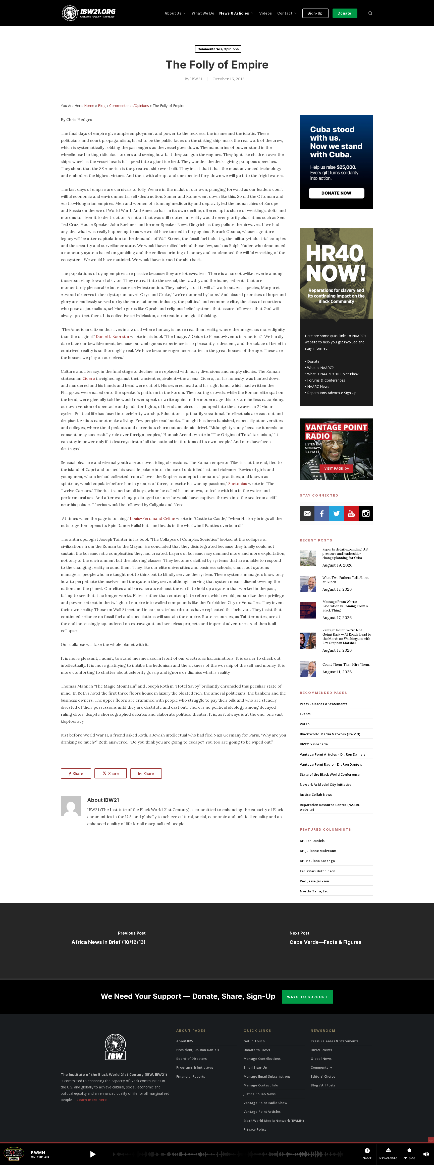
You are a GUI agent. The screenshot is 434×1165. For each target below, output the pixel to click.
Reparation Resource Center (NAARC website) (330, 807)
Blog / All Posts (323, 1085)
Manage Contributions (262, 1058)
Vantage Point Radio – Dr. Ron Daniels (331, 764)
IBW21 (196, 78)
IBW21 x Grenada (314, 744)
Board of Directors (191, 1058)
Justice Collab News (316, 794)
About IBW (184, 1041)
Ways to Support (307, 997)
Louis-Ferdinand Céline (152, 518)
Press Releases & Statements (323, 704)
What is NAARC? (320, 367)
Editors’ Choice (323, 1076)
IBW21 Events (321, 1050)
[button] (93, 1154)
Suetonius (237, 483)
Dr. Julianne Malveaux (318, 850)
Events (305, 714)
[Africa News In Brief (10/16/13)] (108, 940)
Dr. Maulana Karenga (317, 861)
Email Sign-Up (255, 1067)
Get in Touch (254, 1041)
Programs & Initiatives (194, 1067)
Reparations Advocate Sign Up (331, 392)
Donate (313, 361)
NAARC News (318, 386)
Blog (101, 105)
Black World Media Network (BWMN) (330, 734)
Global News (321, 1058)
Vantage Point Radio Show (265, 1102)
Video (304, 724)
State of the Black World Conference (330, 774)
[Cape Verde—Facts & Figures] (325, 940)
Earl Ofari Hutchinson (317, 871)
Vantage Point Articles (262, 1111)
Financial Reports (190, 1076)
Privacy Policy (255, 1129)
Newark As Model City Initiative (326, 784)
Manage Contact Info (261, 1085)
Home (89, 105)
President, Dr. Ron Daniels (197, 1050)
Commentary (321, 1067)
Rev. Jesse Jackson (314, 881)
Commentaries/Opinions (218, 49)
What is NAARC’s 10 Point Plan (332, 374)
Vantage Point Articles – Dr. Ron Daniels (332, 754)
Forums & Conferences (326, 380)
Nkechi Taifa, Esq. (315, 891)
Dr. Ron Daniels (312, 840)
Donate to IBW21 (257, 1050)
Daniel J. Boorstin (112, 336)
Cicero (88, 378)
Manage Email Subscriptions (267, 1076)
